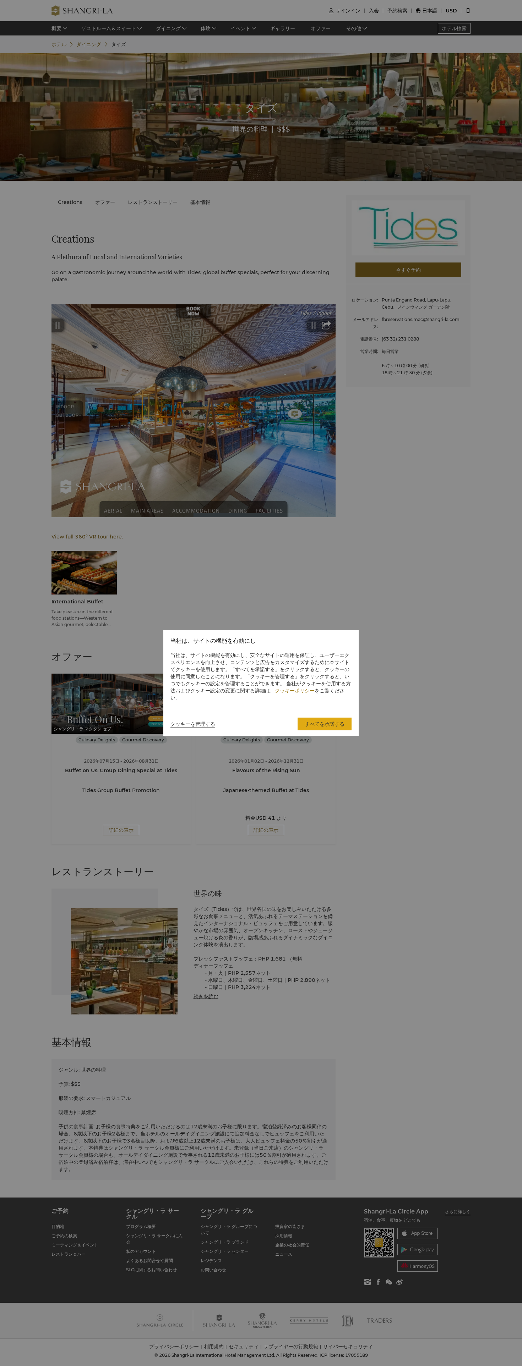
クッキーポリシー (295, 690)
